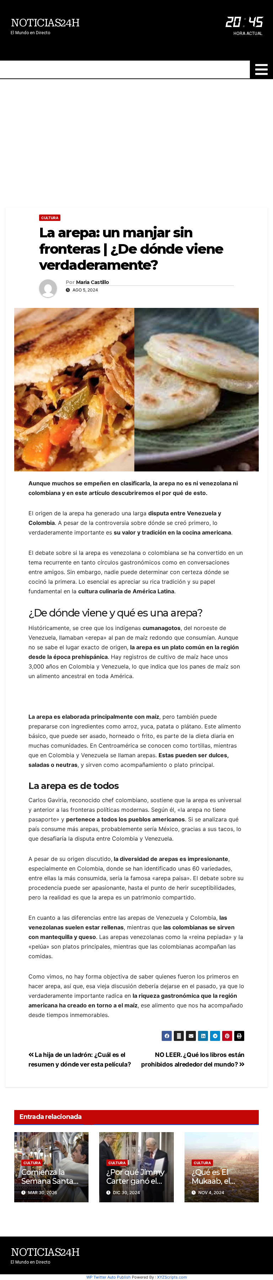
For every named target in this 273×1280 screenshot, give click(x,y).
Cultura (49, 218)
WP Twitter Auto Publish (108, 1277)
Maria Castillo (92, 282)
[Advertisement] (136, 132)
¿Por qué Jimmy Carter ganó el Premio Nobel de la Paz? (136, 1185)
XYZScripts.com (172, 1277)
